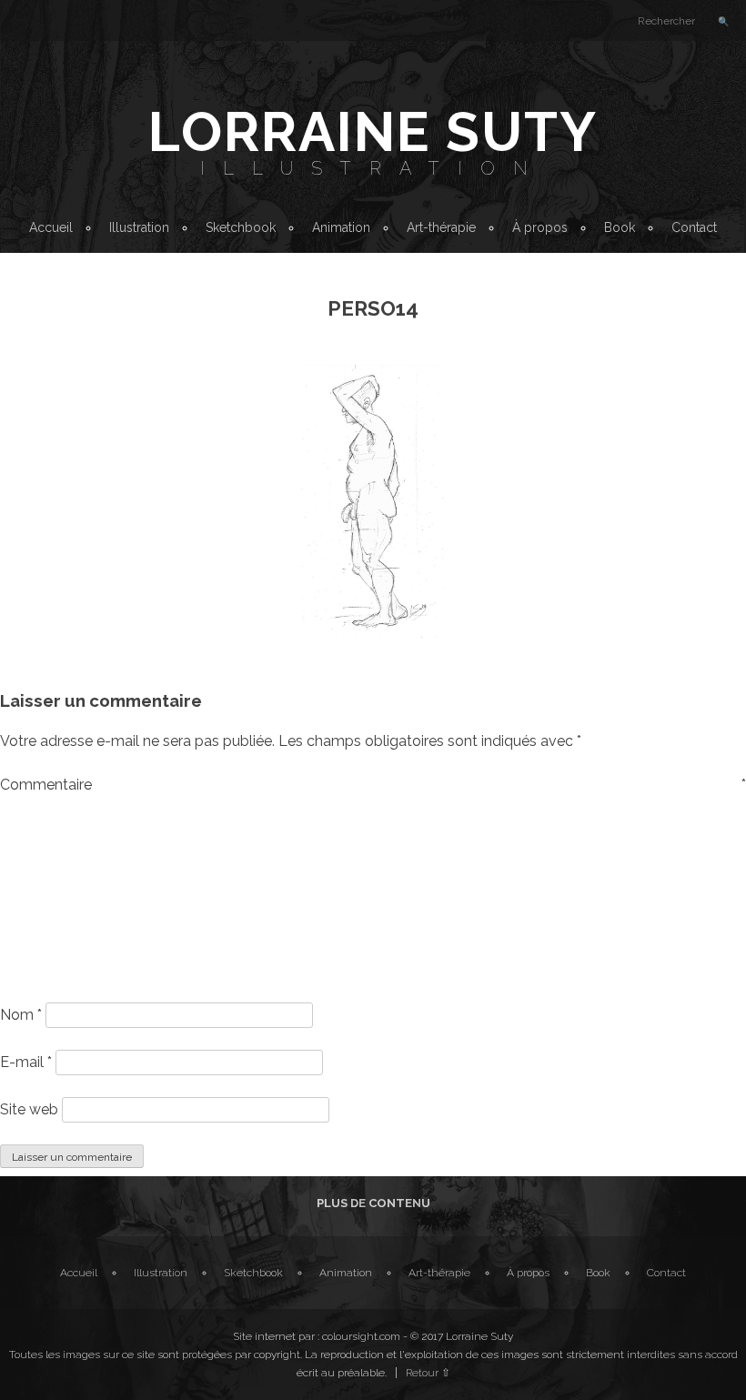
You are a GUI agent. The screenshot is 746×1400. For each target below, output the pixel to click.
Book (619, 227)
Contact (694, 227)
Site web (29, 1109)
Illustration (373, 168)
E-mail (26, 1062)
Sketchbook (241, 227)
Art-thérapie (441, 227)
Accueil (51, 227)
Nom (21, 1014)
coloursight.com (361, 1336)
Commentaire (373, 784)
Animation (341, 227)
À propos (540, 227)
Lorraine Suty (373, 132)
